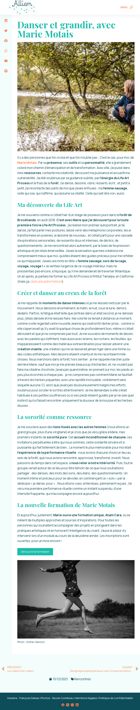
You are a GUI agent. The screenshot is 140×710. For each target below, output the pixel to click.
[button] (6, 20)
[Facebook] (62, 704)
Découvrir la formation (35, 552)
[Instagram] (72, 704)
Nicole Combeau (62, 698)
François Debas (29, 698)
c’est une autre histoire (46, 281)
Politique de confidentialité (116, 698)
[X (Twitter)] (67, 704)
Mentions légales (86, 698)
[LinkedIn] (77, 704)
